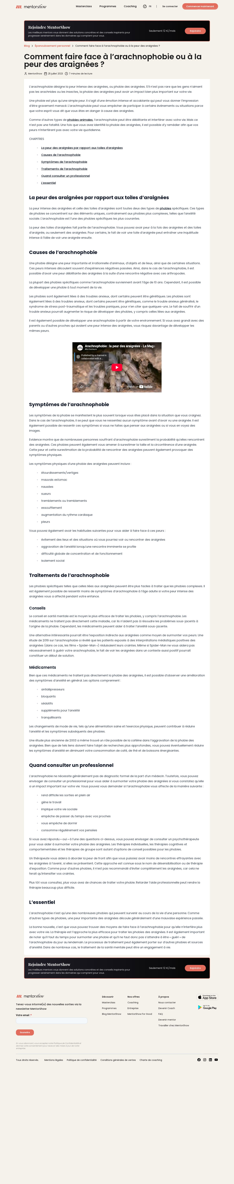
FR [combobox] (150, 6)
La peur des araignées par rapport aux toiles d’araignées (82, 148)
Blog (27, 46)
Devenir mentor (167, 1019)
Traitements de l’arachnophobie (64, 169)
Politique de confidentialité (82, 1060)
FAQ (160, 1014)
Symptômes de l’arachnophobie (64, 162)
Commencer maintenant (200, 6)
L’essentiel (48, 183)
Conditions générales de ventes (118, 1060)
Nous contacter (167, 1002)
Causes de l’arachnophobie (61, 155)
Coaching (130, 6)
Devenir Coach (166, 1008)
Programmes (107, 6)
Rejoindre (195, 31)
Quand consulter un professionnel (65, 176)
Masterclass (84, 6)
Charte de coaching (151, 1060)
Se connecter (170, 6)
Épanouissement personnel (52, 46)
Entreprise (133, 1008)
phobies (165, 208)
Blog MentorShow (111, 1014)
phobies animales (80, 120)
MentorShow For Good (140, 1014)
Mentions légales (53, 1060)
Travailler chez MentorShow (173, 1025)
